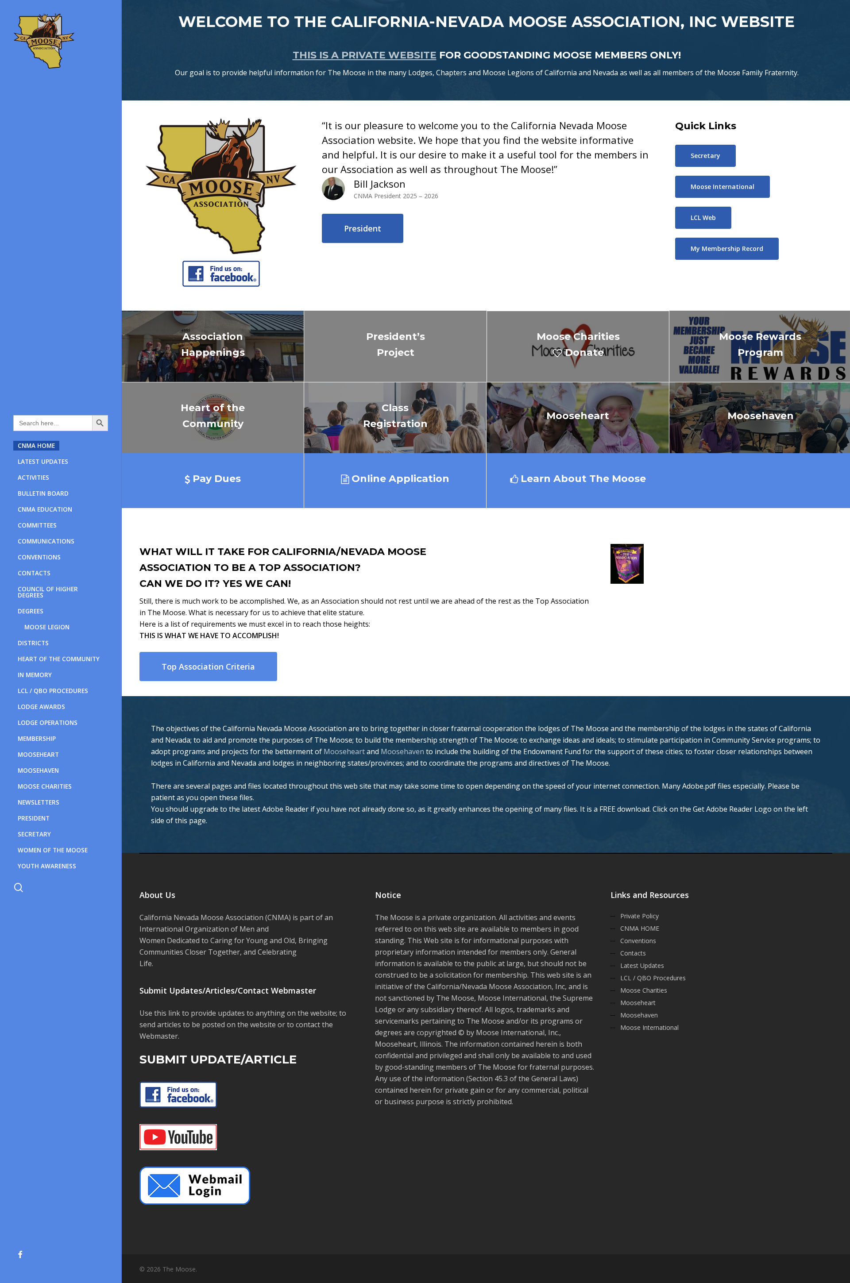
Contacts (633, 953)
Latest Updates (642, 965)
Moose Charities (643, 990)
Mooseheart (344, 751)
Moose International (649, 1027)
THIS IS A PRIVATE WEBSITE (365, 55)
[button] (362, 228)
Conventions (638, 940)
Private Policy (639, 916)
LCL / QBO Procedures (653, 978)
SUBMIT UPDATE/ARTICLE (218, 1059)
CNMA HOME (639, 928)
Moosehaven (402, 751)
